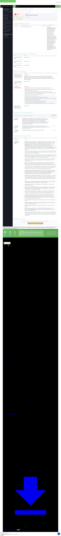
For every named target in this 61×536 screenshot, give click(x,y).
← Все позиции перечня (19, 18)
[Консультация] (56, 11)
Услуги (9, 6)
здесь (26, 526)
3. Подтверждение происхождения (5, 18)
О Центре (17, 6)
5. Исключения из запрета (6, 21)
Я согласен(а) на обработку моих (9, 534)
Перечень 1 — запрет (24, 11)
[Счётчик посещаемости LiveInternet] (6, 246)
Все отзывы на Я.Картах (51, 234)
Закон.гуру (15, 11)
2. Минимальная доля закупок (7, 16)
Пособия (11, 6)
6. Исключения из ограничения (7, 22)
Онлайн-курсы (2, 6)
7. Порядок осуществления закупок (7, 24)
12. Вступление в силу (6, 31)
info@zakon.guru (6, 356)
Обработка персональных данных (28, 529)
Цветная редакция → (19, 19)
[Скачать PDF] (55, 11)
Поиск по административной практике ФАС (35, 223)
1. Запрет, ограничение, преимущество (6, 15)
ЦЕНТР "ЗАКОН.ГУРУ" (7, 238)
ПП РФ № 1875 (19, 11)
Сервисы (14, 6)
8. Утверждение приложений (7, 25)
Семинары (6, 6)
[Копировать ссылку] (53, 11)
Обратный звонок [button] (58, 6)
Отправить (2, 535)
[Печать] (54, 11)
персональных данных (15, 534)
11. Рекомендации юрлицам (7, 30)
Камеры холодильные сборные (26, 26)
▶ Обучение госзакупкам (7, 11)
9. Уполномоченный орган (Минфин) (6, 27)
